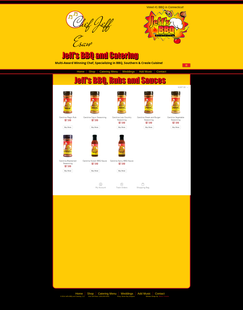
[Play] (186, 65)
